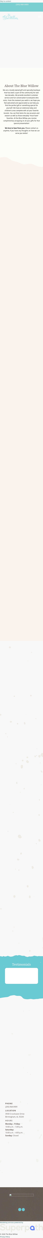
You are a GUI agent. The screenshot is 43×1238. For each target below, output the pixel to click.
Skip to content (5, 1)
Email (5, 1051)
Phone (5, 1041)
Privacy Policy (5, 1237)
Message (6, 1062)
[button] (39, 17)
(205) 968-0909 (22, 5)
